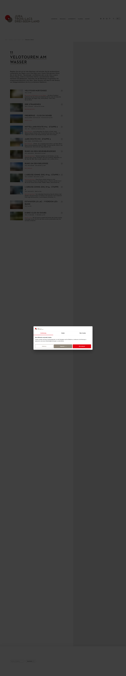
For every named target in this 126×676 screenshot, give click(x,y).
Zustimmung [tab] (43, 333)
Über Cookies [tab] (83, 333)
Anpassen (62, 346)
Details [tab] (63, 333)
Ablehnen (44, 346)
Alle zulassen (82, 346)
